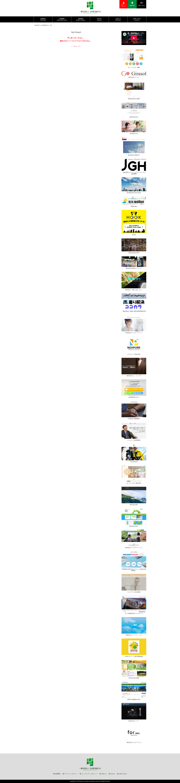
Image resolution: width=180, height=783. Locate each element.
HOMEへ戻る (77, 46)
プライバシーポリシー (70, 773)
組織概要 (57, 773)
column (113, 773)
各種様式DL (132, 5)
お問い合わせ (141, 5)
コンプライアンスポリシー (89, 773)
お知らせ (103, 773)
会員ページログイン (123, 5)
